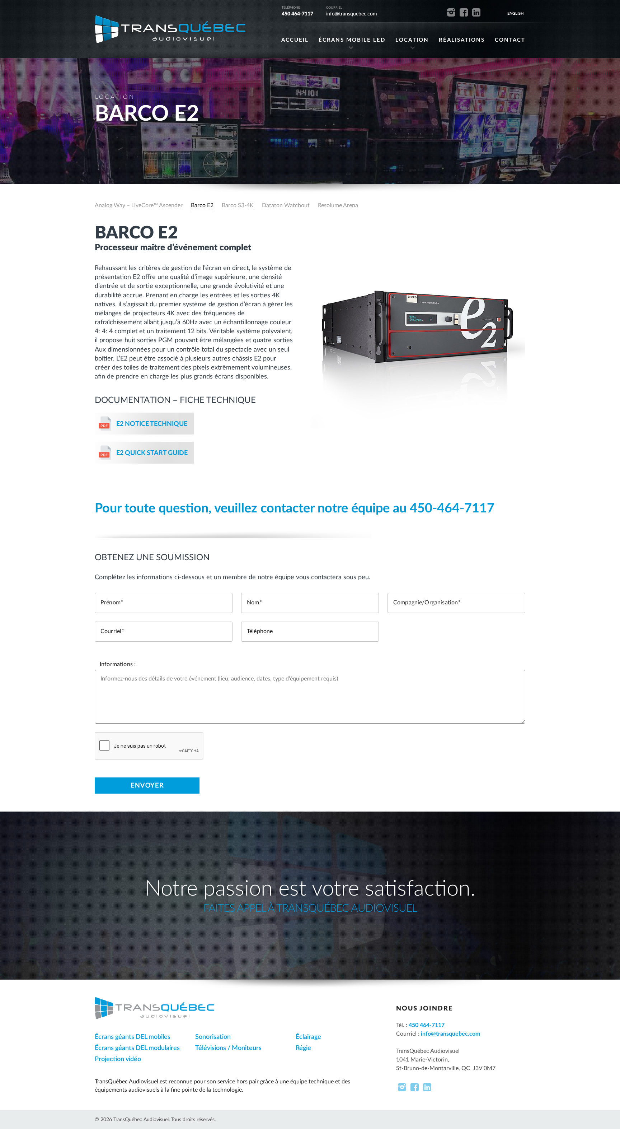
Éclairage (308, 1037)
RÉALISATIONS (462, 40)
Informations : (118, 664)
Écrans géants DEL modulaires (137, 1048)
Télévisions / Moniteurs (228, 1048)
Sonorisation (213, 1037)
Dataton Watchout (286, 205)
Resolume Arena (338, 205)
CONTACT (510, 40)
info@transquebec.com (351, 14)
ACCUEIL (295, 40)
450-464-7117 (452, 508)
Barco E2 (202, 205)
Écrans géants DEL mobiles (132, 1037)
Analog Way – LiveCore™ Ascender (139, 205)
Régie (303, 1048)
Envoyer (147, 785)
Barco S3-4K (238, 205)
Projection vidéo (118, 1059)
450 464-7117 (297, 14)
